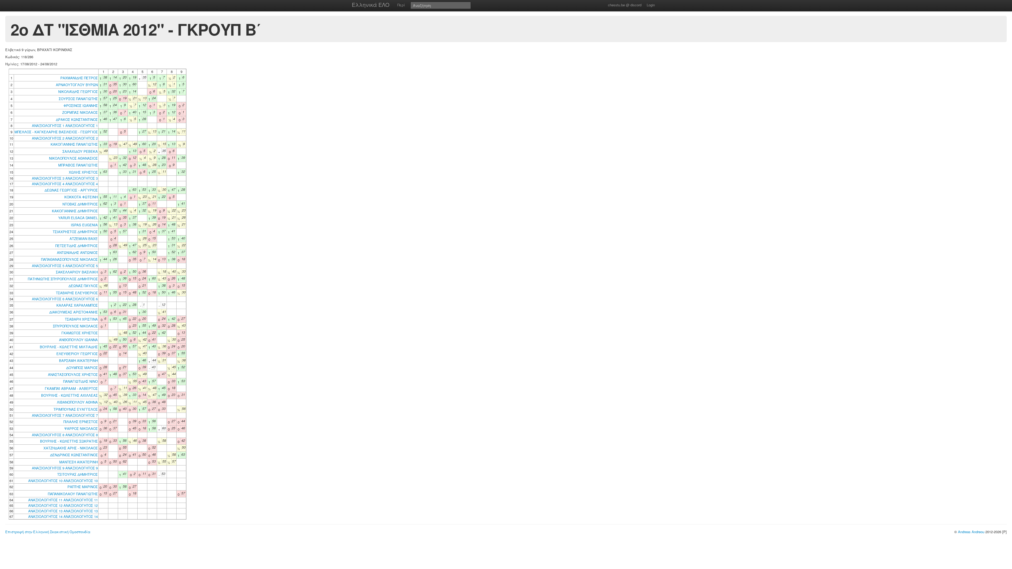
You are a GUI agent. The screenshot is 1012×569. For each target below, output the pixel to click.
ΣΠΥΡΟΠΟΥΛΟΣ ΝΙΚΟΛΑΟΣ (75, 325)
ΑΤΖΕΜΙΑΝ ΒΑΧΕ (84, 238)
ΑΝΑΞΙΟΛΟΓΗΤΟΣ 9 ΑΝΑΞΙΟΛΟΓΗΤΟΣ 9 (65, 467)
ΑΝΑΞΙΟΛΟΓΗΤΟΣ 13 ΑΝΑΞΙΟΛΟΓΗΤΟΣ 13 (63, 510)
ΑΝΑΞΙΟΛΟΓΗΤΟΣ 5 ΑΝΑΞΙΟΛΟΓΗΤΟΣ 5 (65, 265)
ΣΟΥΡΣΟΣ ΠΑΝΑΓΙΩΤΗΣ (78, 98)
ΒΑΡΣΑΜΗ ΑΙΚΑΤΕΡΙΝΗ (78, 360)
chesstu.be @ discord (624, 4)
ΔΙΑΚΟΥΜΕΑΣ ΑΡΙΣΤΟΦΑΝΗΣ (73, 312)
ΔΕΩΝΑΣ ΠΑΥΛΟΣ (83, 285)
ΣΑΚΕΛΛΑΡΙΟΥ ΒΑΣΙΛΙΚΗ (77, 271)
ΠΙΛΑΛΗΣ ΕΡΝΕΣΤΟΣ (81, 421)
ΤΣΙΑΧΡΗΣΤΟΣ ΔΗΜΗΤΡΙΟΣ (75, 231)
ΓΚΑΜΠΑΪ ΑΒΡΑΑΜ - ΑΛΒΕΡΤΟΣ (71, 388)
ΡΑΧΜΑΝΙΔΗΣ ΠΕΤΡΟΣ (79, 77)
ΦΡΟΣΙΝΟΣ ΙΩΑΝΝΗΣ (81, 105)
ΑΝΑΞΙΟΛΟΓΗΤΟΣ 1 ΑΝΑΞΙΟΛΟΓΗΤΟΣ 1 (65, 125)
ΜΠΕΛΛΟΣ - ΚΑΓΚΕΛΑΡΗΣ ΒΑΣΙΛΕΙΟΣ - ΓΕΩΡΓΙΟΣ (56, 131)
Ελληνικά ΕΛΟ (371, 4)
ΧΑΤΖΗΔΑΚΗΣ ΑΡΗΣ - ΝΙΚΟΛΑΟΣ (70, 447)
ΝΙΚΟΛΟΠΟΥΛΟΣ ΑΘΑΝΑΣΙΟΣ (73, 158)
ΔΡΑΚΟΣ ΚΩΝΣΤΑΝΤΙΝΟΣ (77, 119)
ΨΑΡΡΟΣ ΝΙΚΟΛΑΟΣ (81, 428)
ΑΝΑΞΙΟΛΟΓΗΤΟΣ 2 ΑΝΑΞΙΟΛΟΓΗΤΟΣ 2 (65, 138)
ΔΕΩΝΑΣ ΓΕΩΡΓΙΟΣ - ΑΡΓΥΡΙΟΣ (71, 190)
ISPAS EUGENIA (84, 224)
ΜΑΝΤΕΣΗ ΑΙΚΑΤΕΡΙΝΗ (78, 461)
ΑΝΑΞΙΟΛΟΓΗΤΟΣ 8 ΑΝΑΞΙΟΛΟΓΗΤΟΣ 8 (65, 434)
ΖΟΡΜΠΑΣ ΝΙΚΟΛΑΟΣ (80, 112)
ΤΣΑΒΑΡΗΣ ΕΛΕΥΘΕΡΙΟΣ (77, 292)
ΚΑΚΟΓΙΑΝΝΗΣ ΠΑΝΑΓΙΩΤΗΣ (74, 144)
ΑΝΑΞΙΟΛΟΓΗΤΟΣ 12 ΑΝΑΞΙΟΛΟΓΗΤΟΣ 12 (63, 505)
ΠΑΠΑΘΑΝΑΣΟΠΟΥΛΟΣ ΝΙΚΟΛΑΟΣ (69, 259)
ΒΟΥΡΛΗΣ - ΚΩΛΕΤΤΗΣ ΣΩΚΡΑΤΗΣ (69, 441)
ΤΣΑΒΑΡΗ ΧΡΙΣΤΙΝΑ (81, 319)
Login (651, 4)
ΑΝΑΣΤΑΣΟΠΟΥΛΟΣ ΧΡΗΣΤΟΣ (73, 374)
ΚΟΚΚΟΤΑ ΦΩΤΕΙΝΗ (81, 196)
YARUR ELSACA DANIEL (78, 217)
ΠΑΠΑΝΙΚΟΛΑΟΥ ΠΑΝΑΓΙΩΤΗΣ (73, 493)
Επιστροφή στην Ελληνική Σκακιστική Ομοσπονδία (47, 531)
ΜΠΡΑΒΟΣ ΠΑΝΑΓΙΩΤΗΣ (78, 165)
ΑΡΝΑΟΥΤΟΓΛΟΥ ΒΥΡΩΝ (77, 84)
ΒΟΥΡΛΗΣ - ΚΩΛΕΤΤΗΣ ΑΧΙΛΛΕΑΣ (69, 395)
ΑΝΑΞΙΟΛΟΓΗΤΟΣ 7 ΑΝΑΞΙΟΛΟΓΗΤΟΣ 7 (65, 415)
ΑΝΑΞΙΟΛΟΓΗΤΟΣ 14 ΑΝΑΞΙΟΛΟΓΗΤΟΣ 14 (63, 516)
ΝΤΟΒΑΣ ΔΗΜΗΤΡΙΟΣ (80, 204)
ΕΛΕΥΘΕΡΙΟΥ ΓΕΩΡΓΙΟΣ (77, 353)
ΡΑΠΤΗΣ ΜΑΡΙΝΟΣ (82, 486)
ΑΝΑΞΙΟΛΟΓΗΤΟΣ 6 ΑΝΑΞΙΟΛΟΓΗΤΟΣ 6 (65, 298)
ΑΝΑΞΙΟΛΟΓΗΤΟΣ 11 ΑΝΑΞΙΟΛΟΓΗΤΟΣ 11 (63, 499)
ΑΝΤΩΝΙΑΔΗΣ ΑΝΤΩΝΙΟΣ (77, 252)
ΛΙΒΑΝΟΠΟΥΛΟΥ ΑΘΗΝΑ (77, 402)
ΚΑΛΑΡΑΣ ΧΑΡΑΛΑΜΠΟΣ (77, 305)
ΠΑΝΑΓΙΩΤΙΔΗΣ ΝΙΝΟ (80, 381)
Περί (401, 4)
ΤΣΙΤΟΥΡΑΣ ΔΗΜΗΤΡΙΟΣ (77, 474)
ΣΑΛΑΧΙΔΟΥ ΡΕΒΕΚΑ (80, 151)
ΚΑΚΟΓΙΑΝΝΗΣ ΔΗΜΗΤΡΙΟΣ (75, 210)
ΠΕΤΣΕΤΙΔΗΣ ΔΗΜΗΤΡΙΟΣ (76, 245)
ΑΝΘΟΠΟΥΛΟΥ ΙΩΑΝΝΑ (78, 339)
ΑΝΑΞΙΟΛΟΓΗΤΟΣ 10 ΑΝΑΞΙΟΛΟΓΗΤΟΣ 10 (63, 480)
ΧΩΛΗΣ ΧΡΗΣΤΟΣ (83, 172)
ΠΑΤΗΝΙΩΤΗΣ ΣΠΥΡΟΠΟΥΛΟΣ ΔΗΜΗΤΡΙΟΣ (63, 278)
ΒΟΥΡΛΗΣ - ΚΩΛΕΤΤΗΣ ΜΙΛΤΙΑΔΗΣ (69, 346)
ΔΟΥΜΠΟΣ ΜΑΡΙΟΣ (82, 367)
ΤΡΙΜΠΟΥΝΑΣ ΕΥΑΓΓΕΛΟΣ (75, 409)
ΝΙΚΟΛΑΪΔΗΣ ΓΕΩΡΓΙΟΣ (78, 91)
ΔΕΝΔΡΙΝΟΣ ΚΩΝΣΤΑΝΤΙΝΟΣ (74, 454)
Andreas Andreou (971, 531)
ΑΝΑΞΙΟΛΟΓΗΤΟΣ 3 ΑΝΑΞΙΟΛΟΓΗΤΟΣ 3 (65, 178)
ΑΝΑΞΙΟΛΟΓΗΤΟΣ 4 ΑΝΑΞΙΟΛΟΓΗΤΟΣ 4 (65, 183)
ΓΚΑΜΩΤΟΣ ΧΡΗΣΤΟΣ (79, 332)
